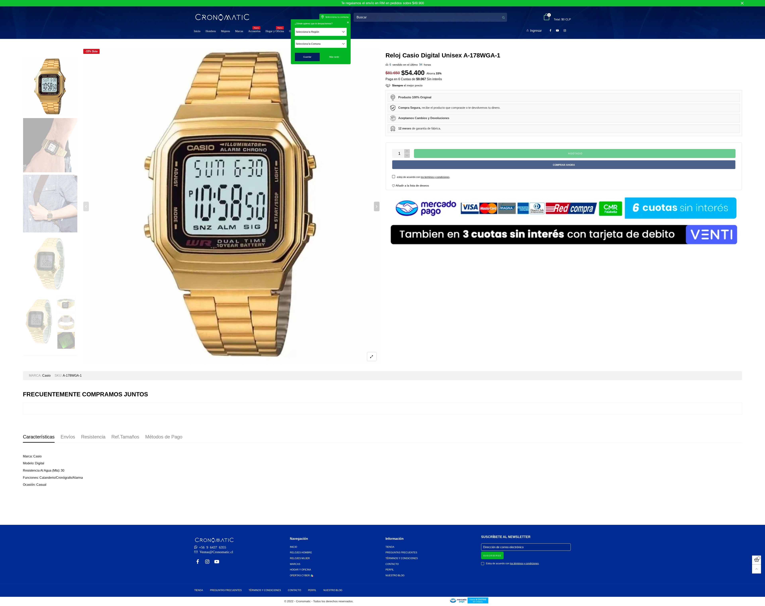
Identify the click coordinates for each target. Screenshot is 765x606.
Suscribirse (492, 556)
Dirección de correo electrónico (503, 547)
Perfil (389, 569)
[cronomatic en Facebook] (197, 562)
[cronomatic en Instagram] (207, 562)
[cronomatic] (222, 17)
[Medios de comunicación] (372, 356)
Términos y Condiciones (401, 558)
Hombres (211, 31)
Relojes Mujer (300, 558)
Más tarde (334, 57)
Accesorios (254, 31)
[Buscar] (503, 17)
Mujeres (225, 31)
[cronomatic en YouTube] (216, 562)
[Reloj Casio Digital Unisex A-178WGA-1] (231, 206)
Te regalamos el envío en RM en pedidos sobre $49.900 (382, 3)
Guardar (307, 57)
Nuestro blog (394, 575)
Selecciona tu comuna (337, 17)
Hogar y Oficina (275, 31)
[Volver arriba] (756, 569)
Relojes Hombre (301, 552)
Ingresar (536, 30)
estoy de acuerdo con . (423, 177)
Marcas (239, 31)
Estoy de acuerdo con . (512, 563)
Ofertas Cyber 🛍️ (301, 575)
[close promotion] (742, 3)
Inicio (197, 31)
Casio (46, 375)
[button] (86, 206)
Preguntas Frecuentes (401, 552)
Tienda (389, 547)
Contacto (392, 564)
